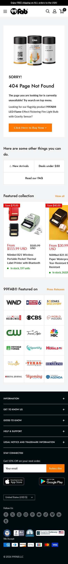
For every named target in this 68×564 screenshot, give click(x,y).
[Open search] (48, 11)
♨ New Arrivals (19, 166)
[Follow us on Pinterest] (32, 514)
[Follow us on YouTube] (39, 514)
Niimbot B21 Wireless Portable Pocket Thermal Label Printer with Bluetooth (23, 258)
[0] (61, 11)
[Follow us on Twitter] (12, 514)
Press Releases (56, 289)
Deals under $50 (49, 166)
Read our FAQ (34, 178)
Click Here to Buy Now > (30, 127)
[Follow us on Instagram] (25, 514)
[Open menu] (5, 11)
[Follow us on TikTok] (45, 514)
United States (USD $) (16, 497)
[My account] (54, 11)
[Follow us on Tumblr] (5, 521)
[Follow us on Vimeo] (52, 514)
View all (60, 196)
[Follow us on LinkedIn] (58, 514)
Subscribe (55, 468)
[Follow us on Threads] (19, 514)
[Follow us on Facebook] (5, 514)
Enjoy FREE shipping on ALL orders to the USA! (34, 2)
